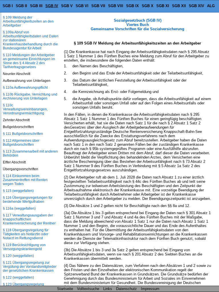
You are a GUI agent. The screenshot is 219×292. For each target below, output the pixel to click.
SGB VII (98, 6)
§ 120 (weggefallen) (18, 256)
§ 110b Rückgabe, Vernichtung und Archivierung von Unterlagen (30, 96)
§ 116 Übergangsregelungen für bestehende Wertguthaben (27, 200)
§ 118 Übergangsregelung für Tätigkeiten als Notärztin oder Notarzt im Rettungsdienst (25, 234)
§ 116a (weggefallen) (19, 208)
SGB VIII (115, 6)
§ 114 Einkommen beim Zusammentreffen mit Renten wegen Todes (25, 180)
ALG (211, 6)
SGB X (147, 6)
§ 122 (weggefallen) (18, 277)
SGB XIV (196, 6)
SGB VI (82, 6)
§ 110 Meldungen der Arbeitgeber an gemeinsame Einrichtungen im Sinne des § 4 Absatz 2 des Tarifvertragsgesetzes (29, 61)
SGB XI (162, 6)
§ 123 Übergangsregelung (23, 284)
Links (107, 289)
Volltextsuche (88, 289)
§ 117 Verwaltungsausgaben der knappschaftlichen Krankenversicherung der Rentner (29, 219)
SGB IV (51, 6)
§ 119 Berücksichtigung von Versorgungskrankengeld (24, 247)
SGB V (67, 6)
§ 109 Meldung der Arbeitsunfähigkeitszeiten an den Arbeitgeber (28, 21)
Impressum (150, 289)
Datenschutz (126, 289)
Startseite (65, 289)
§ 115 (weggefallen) (18, 191)
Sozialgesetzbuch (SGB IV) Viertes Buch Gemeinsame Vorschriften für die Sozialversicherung (137, 24)
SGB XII (179, 6)
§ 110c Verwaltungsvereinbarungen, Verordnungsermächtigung (25, 109)
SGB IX (132, 6)
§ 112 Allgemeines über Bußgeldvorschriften (21, 143)
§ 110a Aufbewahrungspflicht (25, 88)
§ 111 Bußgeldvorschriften (23, 134)
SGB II (21, 6)
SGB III (36, 6)
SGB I (8, 6)
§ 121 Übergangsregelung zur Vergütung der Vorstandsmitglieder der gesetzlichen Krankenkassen (29, 267)
